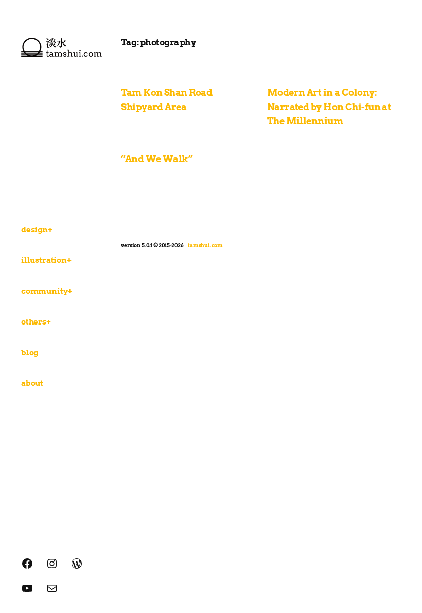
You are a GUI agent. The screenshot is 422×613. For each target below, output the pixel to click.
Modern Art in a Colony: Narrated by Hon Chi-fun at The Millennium (329, 107)
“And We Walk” (156, 159)
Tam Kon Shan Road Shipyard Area (166, 100)
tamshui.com (205, 245)
